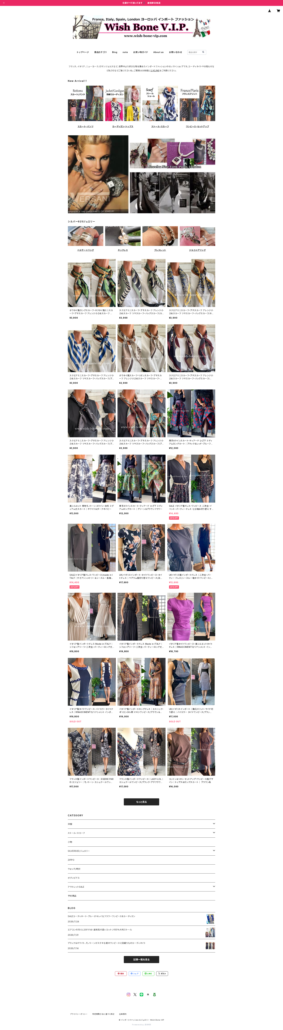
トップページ (83, 52)
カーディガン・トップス (122, 126)
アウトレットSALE (76, 887)
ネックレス (123, 250)
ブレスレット (160, 250)
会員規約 (123, 1014)
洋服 (70, 824)
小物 (70, 842)
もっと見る (141, 801)
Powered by (138, 1025)
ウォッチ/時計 (74, 869)
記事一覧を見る (141, 959)
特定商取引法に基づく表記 (103, 1014)
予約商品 (72, 896)
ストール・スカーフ (160, 126)
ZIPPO (71, 860)
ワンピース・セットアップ (197, 126)
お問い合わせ (175, 52)
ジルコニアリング (197, 250)
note (125, 52)
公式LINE (154, 70)
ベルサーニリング (85, 250)
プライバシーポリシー (79, 1014)
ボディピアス (74, 878)
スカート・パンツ (85, 126)
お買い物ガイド (140, 52)
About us (158, 52)
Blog (114, 52)
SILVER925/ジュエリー (79, 851)
